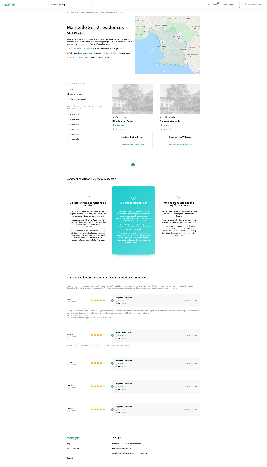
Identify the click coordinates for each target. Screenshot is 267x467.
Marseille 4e (74, 134)
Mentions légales (73, 448)
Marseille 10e (75, 129)
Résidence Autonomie (78, 99)
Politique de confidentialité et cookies (126, 444)
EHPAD (72, 89)
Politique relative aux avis (122, 448)
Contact (70, 458)
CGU (68, 453)
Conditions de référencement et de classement (129, 453)
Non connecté (253, 5)
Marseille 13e (75, 114)
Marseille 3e (74, 139)
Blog (68, 444)
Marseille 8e (74, 119)
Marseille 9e (74, 124)
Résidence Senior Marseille (89, 13)
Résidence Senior (73, 13)
